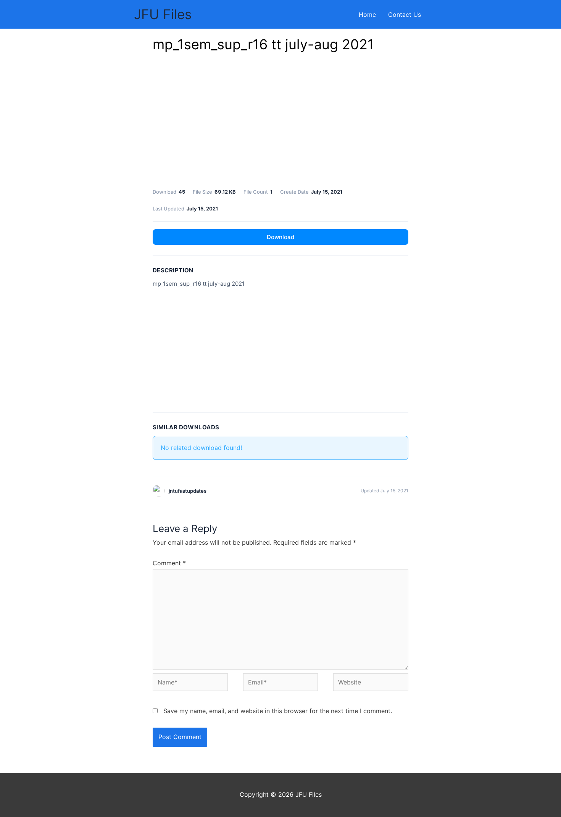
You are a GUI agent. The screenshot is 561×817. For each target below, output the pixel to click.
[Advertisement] (280, 122)
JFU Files (163, 14)
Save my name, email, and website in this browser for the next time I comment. (277, 711)
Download (280, 237)
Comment (169, 563)
